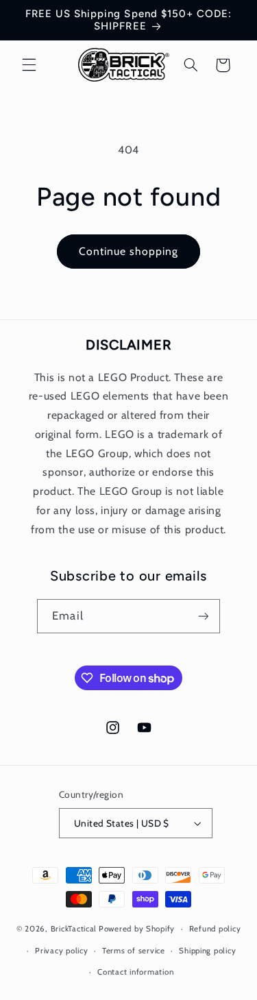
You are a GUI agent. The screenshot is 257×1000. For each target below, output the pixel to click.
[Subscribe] (203, 616)
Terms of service (133, 950)
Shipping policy (207, 950)
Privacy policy (61, 950)
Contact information (135, 972)
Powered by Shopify (137, 929)
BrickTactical (74, 929)
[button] (29, 65)
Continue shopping (129, 251)
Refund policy (215, 929)
